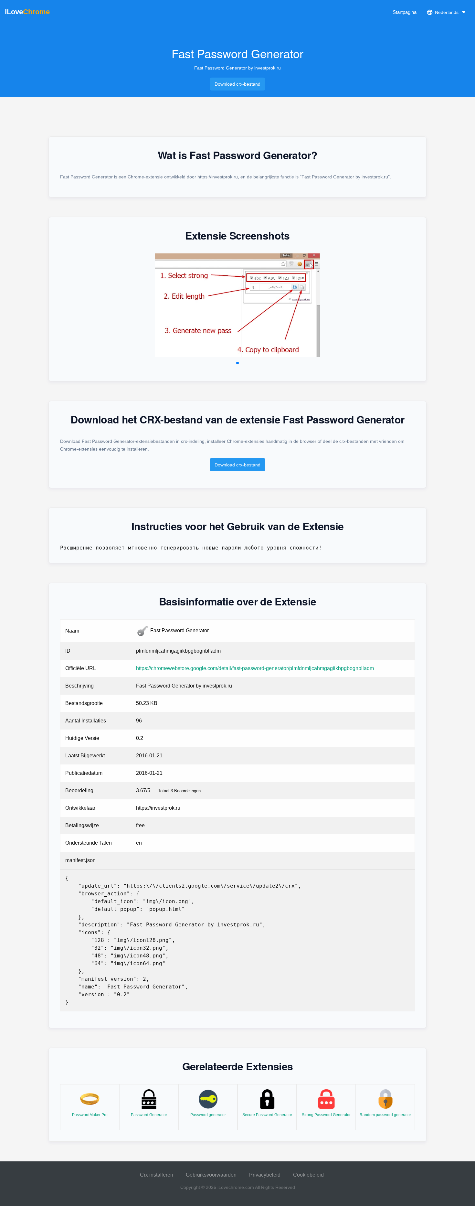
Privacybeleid (264, 1175)
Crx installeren (156, 1175)
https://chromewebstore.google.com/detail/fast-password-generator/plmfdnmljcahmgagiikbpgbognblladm (255, 668)
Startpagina (405, 12)
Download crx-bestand (237, 84)
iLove (27, 12)
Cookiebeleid (308, 1175)
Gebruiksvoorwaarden (211, 1175)
